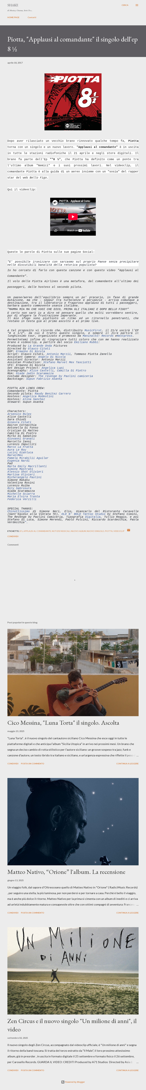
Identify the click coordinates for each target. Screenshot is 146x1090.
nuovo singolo (95, 531)
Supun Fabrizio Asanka (44, 379)
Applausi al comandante (37, 531)
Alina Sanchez (34, 399)
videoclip (118, 531)
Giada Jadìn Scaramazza (35, 373)
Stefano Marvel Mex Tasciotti (67, 362)
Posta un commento (32, 763)
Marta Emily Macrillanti (27, 466)
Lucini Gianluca (20, 452)
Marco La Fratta (20, 447)
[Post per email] (128, 531)
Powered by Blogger (75, 1082)
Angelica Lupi (53, 368)
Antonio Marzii (59, 354)
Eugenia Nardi (18, 460)
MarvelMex (15, 455)
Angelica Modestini (38, 396)
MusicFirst (93, 330)
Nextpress (124, 335)
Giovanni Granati (21, 438)
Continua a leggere (127, 763)
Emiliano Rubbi (86, 342)
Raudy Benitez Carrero (53, 393)
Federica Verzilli (21, 499)
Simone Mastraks (20, 469)
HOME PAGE (13, 17)
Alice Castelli (42, 370)
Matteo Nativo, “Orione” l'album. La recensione (66, 872)
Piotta (109, 531)
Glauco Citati (39, 348)
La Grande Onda (40, 345)
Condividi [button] (12, 536)
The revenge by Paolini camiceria (65, 376)
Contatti (32, 17)
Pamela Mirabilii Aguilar (27, 458)
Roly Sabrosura (19, 488)
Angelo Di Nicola (52, 357)
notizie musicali (61, 531)
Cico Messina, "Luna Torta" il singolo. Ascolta (63, 722)
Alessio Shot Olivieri (25, 471)
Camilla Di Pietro (71, 370)
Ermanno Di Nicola (30, 351)
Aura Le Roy (16, 449)
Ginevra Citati (19, 422)
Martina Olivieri (21, 474)
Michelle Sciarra (21, 493)
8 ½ (21, 531)
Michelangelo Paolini (24, 477)
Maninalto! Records (98, 335)
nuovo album (78, 531)
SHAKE (12, 5)
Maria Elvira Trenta (23, 496)
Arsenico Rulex (19, 414)
